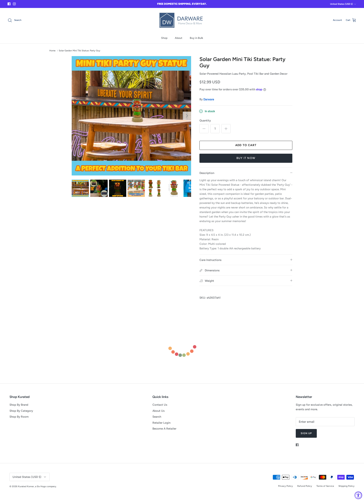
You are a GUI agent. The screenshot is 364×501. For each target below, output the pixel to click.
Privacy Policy (285, 486)
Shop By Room (19, 416)
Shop (164, 38)
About (178, 38)
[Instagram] (14, 3)
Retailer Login (161, 422)
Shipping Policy (346, 486)
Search (156, 416)
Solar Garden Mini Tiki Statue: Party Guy (79, 50)
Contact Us (159, 404)
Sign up (306, 433)
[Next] (187, 116)
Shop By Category (21, 411)
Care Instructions (210, 260)
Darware (208, 99)
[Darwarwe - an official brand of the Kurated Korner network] (182, 20)
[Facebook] (9, 3)
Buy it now (245, 158)
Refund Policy (304, 486)
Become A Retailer (164, 428)
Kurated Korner (26, 486)
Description (206, 173)
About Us (158, 411)
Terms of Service (325, 486)
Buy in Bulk (196, 38)
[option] (131, 115)
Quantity (205, 120)
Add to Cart (246, 145)
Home (52, 50)
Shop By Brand (18, 404)
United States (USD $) (341, 4)
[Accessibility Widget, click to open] (358, 495)
